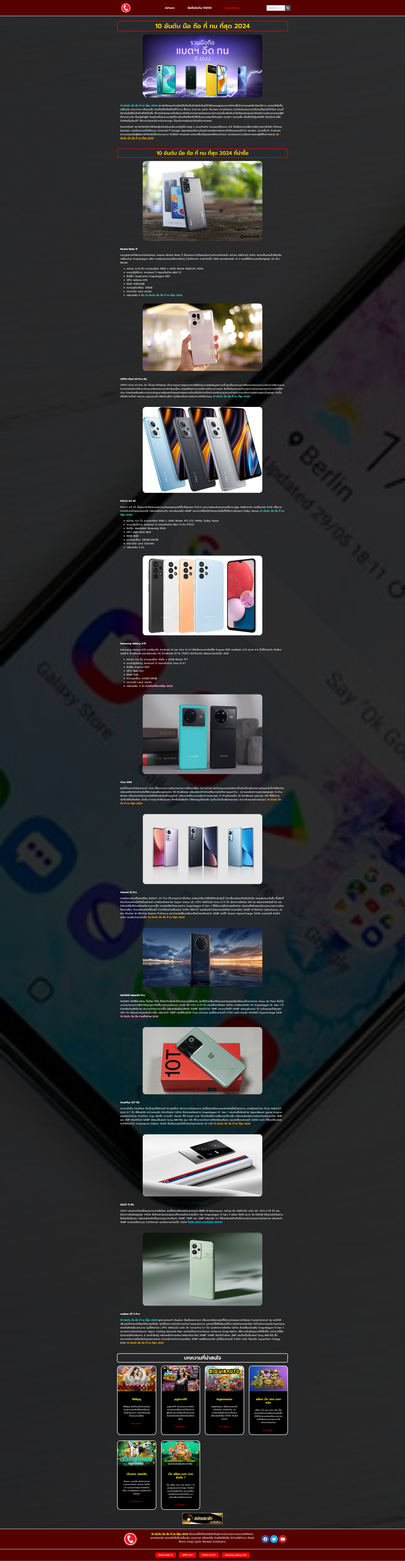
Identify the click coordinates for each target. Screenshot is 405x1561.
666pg (136, 1399)
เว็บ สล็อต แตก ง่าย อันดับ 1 (180, 1476)
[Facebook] (265, 1539)
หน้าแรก (170, 8)
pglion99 (180, 1399)
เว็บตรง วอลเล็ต (137, 1474)
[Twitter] (274, 1539)
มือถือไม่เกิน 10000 (200, 8)
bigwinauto (224, 1399)
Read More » (136, 1423)
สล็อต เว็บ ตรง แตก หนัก (268, 1401)
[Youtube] (283, 1539)
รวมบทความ (232, 8)
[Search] (287, 8)
